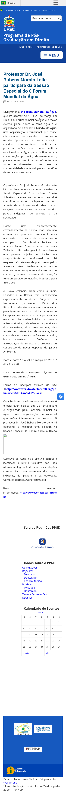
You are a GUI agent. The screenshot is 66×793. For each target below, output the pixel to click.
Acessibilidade (13, 10)
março (41, 612)
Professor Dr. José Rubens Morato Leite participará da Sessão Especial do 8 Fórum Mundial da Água (26, 85)
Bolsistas (27, 584)
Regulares (27, 571)
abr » (48, 653)
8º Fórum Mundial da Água (38, 111)
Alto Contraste (31, 10)
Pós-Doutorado (33, 581)
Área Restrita (26, 46)
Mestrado (29, 574)
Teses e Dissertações (34, 594)
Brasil (11, 2)
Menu (53, 55)
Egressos (27, 597)
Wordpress (10, 782)
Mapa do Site (48, 10)
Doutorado (30, 577)
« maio (26, 653)
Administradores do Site (49, 46)
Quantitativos (29, 567)
